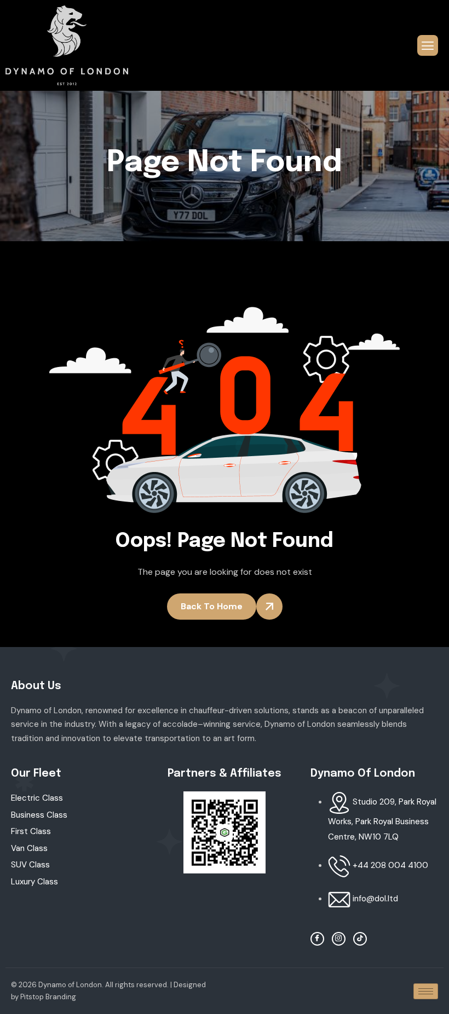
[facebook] (317, 939)
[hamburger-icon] (427, 45)
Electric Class (37, 797)
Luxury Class (34, 881)
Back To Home (212, 606)
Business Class (39, 814)
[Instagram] (339, 939)
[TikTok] (360, 939)
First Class (31, 831)
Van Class (29, 848)
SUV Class (30, 864)
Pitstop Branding (48, 996)
